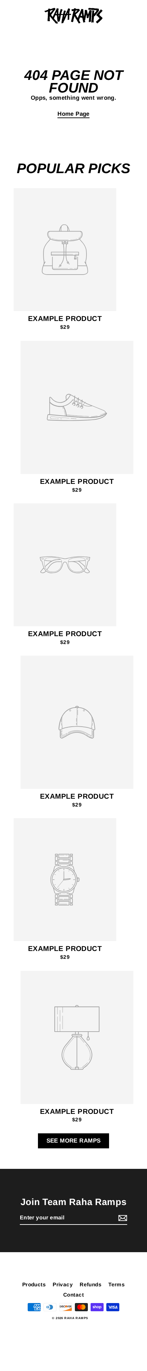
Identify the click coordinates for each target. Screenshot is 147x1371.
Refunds (91, 1284)
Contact (73, 1295)
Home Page (73, 114)
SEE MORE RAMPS (73, 1140)
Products (34, 1284)
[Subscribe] (121, 1218)
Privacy (63, 1284)
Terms (116, 1284)
